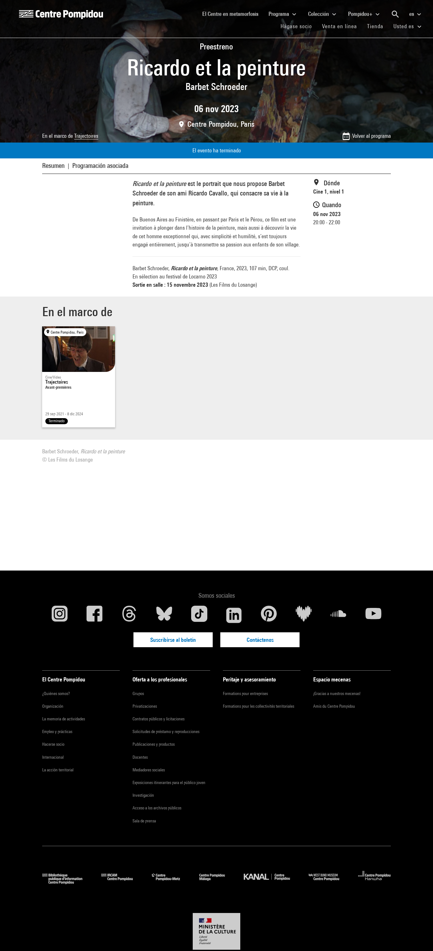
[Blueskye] (164, 615)
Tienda (377, 25)
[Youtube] (373, 615)
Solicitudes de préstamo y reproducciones (165, 731)
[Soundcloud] (338, 615)
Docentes (140, 757)
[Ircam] (121, 882)
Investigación (143, 795)
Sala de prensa (144, 820)
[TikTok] (199, 615)
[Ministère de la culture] (216, 931)
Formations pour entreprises (245, 693)
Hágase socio (299, 25)
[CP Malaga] (216, 882)
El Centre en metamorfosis (232, 13)
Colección (319, 13)
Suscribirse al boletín (173, 639)
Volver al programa (371, 135)
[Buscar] (395, 14)
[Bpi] (67, 882)
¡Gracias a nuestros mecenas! (336, 693)
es (412, 13)
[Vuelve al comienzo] (418, 936)
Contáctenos (260, 639)
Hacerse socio (53, 744)
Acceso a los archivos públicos (156, 807)
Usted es (404, 26)
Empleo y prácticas (57, 731)
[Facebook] (94, 615)
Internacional (53, 757)
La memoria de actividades (63, 718)
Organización (52, 706)
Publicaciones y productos (153, 744)
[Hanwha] (374, 882)
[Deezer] (303, 615)
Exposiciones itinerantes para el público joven (168, 782)
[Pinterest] (268, 615)
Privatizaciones (144, 706)
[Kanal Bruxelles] (271, 882)
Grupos (138, 693)
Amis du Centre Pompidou (334, 706)
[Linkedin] (234, 615)
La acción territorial (58, 769)
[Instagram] (59, 615)
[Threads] (129, 615)
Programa (279, 13)
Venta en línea (339, 26)
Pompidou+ (361, 13)
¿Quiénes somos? (56, 693)
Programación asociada (100, 165)
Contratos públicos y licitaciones (158, 718)
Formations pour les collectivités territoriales (258, 706)
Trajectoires (86, 135)
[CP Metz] (171, 882)
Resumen (53, 165)
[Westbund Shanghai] (329, 882)
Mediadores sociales (148, 769)
